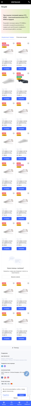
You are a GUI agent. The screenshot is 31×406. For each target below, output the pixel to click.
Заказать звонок (15, 277)
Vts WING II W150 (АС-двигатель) (22, 152)
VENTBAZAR (15, 2)
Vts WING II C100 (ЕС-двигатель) (22, 212)
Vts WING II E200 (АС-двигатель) (22, 242)
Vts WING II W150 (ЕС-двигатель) (7, 302)
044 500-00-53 (5, 356)
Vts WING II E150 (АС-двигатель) (22, 302)
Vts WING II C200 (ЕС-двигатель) (22, 92)
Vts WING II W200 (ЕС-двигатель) (7, 242)
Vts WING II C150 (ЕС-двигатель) (7, 182)
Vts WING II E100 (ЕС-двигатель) (7, 62)
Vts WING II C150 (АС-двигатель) (22, 182)
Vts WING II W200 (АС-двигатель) (22, 122)
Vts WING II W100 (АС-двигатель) (7, 332)
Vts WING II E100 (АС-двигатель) (7, 92)
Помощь (16, 347)
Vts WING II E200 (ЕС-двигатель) (22, 62)
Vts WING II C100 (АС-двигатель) (7, 152)
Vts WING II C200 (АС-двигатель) (7, 212)
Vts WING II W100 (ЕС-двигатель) (22, 332)
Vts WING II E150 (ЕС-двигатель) (7, 122)
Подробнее (6, 395)
